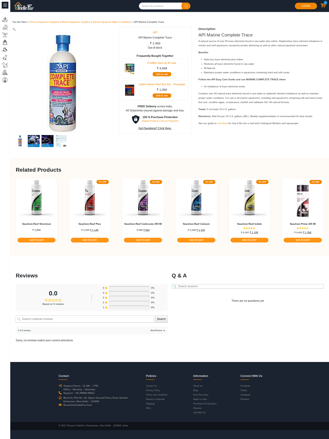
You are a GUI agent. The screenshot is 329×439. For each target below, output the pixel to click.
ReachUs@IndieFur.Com (77, 405)
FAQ (148, 408)
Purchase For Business (205, 403)
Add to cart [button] (36, 240)
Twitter (243, 390)
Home (32, 22)
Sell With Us (199, 412)
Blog (195, 390)
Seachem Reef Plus (89, 223)
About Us (198, 386)
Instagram (245, 394)
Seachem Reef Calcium (196, 223)
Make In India (200, 399)
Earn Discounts (201, 394)
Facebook (245, 386)
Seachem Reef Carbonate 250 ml (143, 223)
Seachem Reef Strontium (36, 223)
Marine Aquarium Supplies (76, 22)
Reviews (197, 408)
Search (161, 318)
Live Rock (222, 123)
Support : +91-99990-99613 (79, 393)
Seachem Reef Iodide (249, 223)
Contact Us (151, 386)
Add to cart (162, 74)
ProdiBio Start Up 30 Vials (161, 62)
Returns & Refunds (155, 399)
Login (306, 5)
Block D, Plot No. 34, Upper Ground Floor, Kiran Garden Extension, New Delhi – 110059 (95, 399)
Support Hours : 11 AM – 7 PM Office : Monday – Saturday (80, 387)
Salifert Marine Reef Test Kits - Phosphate (162, 84)
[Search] (186, 6)
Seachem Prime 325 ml (303, 223)
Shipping (150, 403)
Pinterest (244, 399)
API (155, 32)
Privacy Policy (153, 390)
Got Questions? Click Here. (155, 128)
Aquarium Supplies (49, 22)
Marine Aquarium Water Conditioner (112, 22)
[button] (14, 29)
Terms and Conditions (157, 394)
